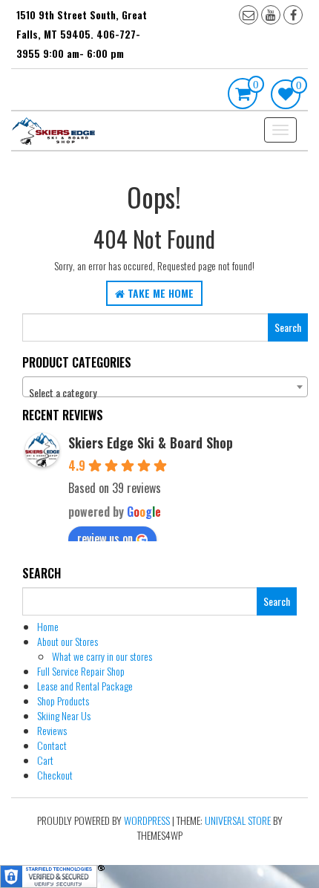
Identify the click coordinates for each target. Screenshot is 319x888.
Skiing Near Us (64, 715)
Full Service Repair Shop (81, 671)
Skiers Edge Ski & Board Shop (150, 442)
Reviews (52, 730)
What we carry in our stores (102, 656)
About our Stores (67, 641)
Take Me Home (159, 293)
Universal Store (238, 820)
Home (48, 626)
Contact (52, 745)
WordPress (147, 820)
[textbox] (165, 392)
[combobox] (165, 386)
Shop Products (63, 700)
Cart (45, 760)
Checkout (55, 775)
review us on (105, 538)
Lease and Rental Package (85, 685)
